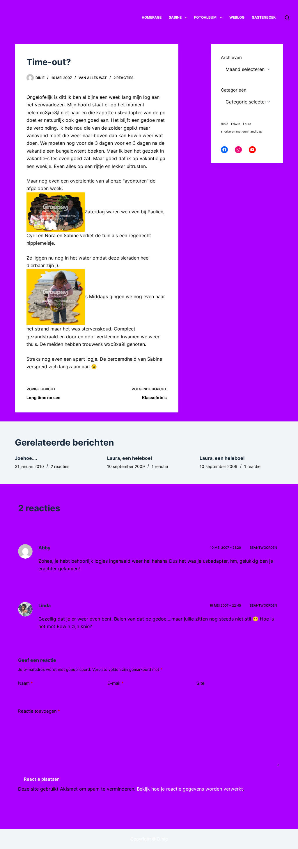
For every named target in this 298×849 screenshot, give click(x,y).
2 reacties (123, 78)
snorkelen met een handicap (241, 131)
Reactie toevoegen (39, 711)
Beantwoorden (263, 548)
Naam (25, 683)
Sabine (175, 17)
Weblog (236, 17)
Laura (247, 124)
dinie (224, 124)
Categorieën (233, 90)
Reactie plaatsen (42, 779)
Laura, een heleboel (129, 458)
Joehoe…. (26, 458)
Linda (44, 605)
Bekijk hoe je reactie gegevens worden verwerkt (190, 789)
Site (200, 683)
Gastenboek (264, 17)
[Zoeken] (287, 17)
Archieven (231, 57)
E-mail (115, 683)
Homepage (152, 17)
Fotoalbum (205, 17)
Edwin (235, 124)
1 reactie (160, 466)
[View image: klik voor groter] (55, 212)
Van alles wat (93, 78)
